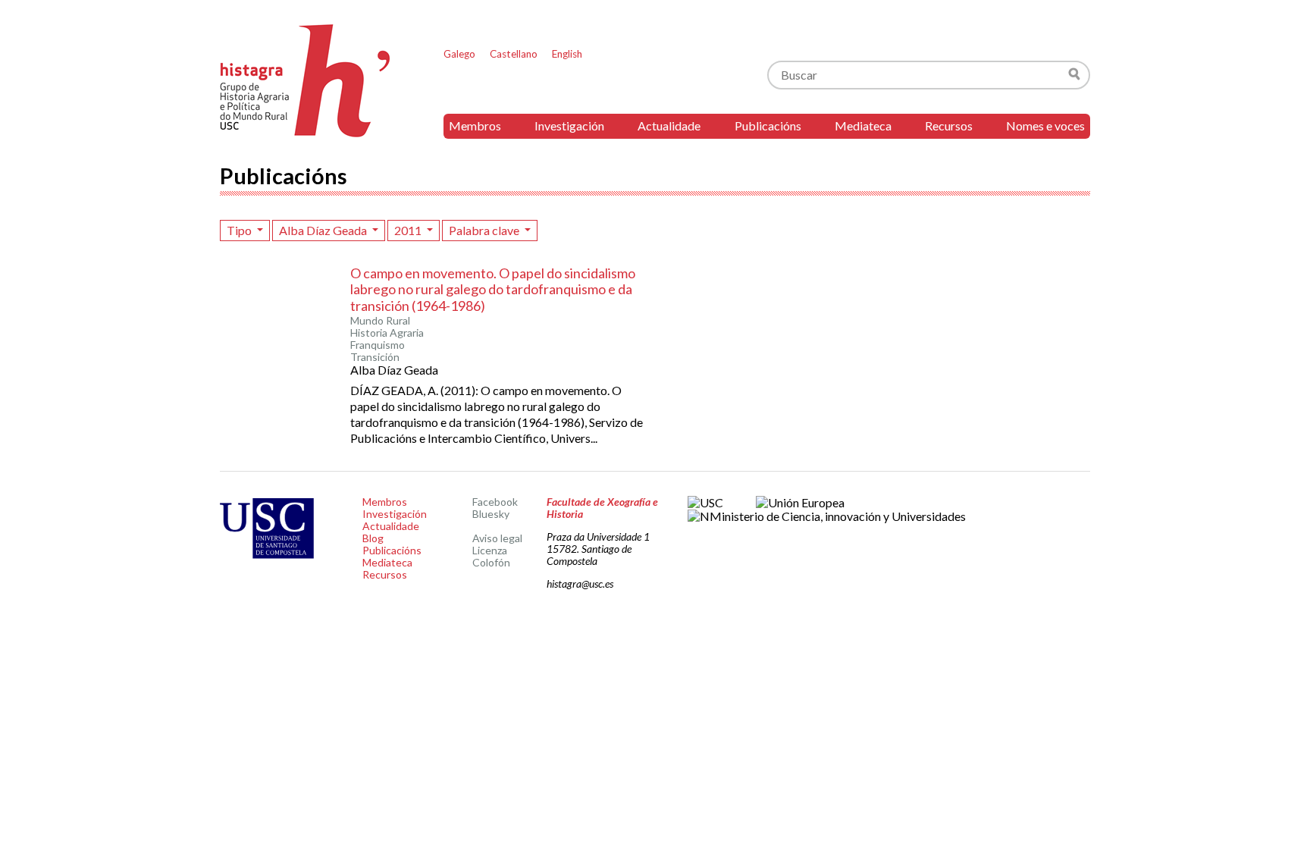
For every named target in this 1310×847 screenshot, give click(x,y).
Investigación (569, 125)
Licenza (489, 550)
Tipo (240, 230)
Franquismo (377, 345)
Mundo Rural (380, 321)
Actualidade (669, 125)
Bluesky (490, 513)
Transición (375, 357)
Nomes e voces (1045, 125)
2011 (409, 230)
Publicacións (768, 125)
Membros (475, 125)
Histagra (305, 80)
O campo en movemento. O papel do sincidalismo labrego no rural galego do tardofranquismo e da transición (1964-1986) (492, 289)
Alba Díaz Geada (324, 230)
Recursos (949, 125)
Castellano (513, 54)
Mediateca (863, 125)
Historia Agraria (387, 333)
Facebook (495, 501)
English (567, 54)
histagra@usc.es (580, 583)
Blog (373, 538)
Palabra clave (485, 230)
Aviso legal (497, 538)
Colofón (491, 562)
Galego (459, 54)
